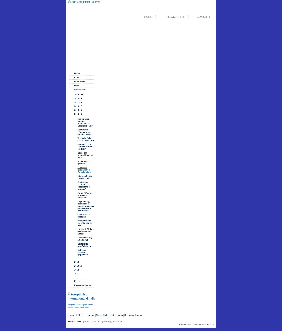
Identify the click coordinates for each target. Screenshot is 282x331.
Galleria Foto (80, 90)
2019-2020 (79, 94)
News (76, 85)
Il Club (77, 77)
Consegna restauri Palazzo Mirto (85, 155)
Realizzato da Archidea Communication (196, 324)
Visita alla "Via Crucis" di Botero (86, 139)
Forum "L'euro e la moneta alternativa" (85, 195)
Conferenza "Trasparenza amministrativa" (85, 132)
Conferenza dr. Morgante (84, 215)
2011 (76, 274)
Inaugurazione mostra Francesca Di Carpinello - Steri (85, 122)
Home (148, 16)
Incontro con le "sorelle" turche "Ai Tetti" (85, 146)
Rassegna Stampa (82, 285)
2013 (76, 262)
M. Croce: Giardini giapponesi (83, 252)
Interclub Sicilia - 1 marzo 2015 (85, 177)
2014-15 (78, 114)
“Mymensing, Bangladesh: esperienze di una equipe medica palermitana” (86, 206)
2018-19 (78, 98)
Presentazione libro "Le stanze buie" (85, 223)
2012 (76, 270)
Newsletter (176, 16)
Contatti (203, 16)
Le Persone (79, 81)
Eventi (77, 281)
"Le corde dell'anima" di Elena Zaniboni (84, 169)
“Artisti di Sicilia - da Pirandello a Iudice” (86, 231)
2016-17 (78, 106)
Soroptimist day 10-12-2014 (85, 239)
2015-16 (78, 110)
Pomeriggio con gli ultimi (85, 162)
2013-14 (78, 266)
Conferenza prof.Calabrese (84, 245)
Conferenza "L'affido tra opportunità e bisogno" (84, 185)
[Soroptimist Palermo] (84, 1)
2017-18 (78, 102)
